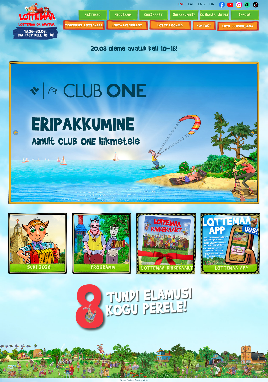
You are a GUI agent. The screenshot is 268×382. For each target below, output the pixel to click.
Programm (123, 14)
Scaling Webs (141, 379)
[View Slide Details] (134, 133)
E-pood (245, 14)
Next (252, 132)
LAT (191, 4)
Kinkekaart (153, 14)
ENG (201, 4)
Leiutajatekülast (127, 25)
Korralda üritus (214, 14)
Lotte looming (170, 25)
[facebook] (222, 5)
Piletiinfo (93, 14)
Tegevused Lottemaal (84, 25)
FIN (212, 4)
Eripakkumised (184, 14)
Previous (15, 132)
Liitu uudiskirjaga (237, 26)
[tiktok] (256, 5)
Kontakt (204, 25)
